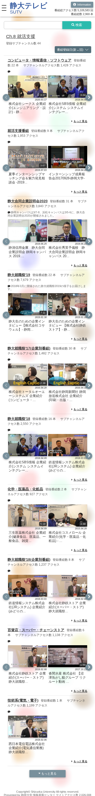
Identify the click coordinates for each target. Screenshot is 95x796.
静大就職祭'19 (19, 275)
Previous (6, 97)
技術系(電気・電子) (23, 700)
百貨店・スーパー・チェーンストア (36, 630)
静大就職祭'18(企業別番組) (29, 559)
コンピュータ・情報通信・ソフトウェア (39, 60)
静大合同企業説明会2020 (28, 201)
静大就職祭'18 (19, 419)
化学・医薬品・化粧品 (25, 489)
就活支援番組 (18, 131)
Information (84, 4)
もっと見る (80, 121)
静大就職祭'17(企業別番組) (29, 348)
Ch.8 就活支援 (20, 36)
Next (88, 97)
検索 (78, 25)
